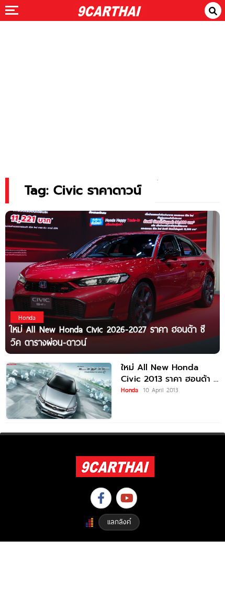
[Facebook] (101, 498)
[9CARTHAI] (109, 10)
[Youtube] (126, 498)
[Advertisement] (112, 92)
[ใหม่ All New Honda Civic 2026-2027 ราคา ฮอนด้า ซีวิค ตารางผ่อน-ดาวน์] (112, 282)
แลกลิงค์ (119, 521)
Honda (129, 389)
